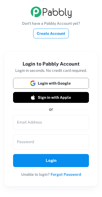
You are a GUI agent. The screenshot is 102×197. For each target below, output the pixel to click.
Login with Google (54, 83)
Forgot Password (66, 174)
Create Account (51, 33)
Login (51, 160)
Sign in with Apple (54, 97)
